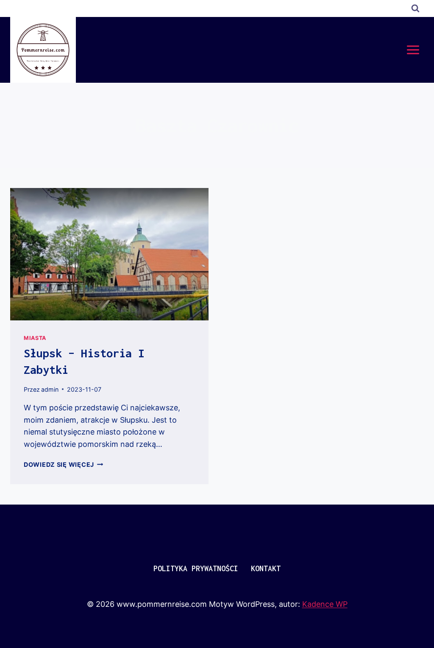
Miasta (35, 338)
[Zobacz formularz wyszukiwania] (415, 8)
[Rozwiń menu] (413, 49)
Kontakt (266, 568)
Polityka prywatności (195, 568)
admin (49, 389)
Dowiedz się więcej (63, 464)
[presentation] (109, 254)
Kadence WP (325, 604)
